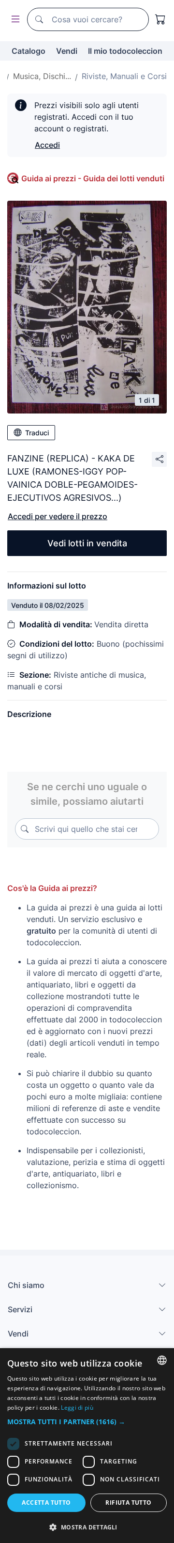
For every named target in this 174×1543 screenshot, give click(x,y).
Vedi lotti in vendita (87, 543)
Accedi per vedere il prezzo (57, 516)
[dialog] (87, 1445)
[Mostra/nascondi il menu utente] (13, 19)
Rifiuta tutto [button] (128, 1502)
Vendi (66, 51)
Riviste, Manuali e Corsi (124, 76)
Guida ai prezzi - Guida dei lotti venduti (92, 178)
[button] (87, 1421)
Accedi (47, 145)
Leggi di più (77, 1407)
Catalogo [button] (28, 51)
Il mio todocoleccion (125, 51)
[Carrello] (160, 19)
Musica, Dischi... (42, 76)
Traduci (37, 433)
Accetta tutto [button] (46, 1502)
